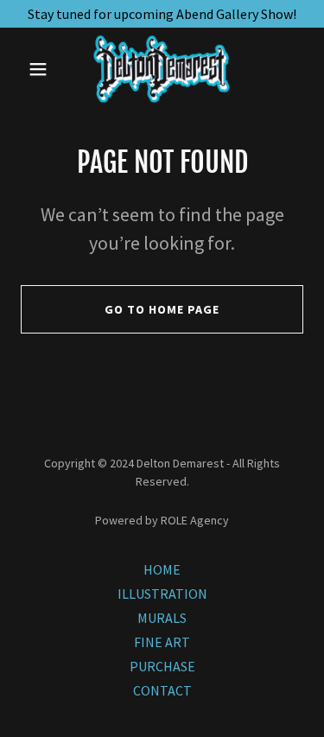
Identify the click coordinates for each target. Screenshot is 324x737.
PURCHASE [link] (162, 666)
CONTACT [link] (162, 690)
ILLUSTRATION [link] (162, 593)
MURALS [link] (162, 617)
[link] (161, 69)
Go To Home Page (162, 309)
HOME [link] (162, 569)
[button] (42, 69)
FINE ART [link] (162, 642)
